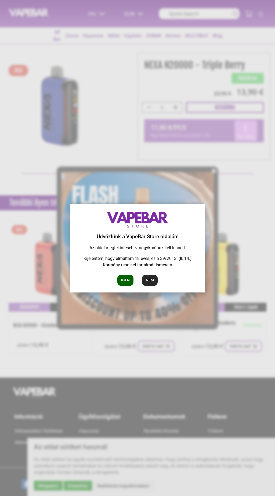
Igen (125, 280)
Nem (150, 280)
